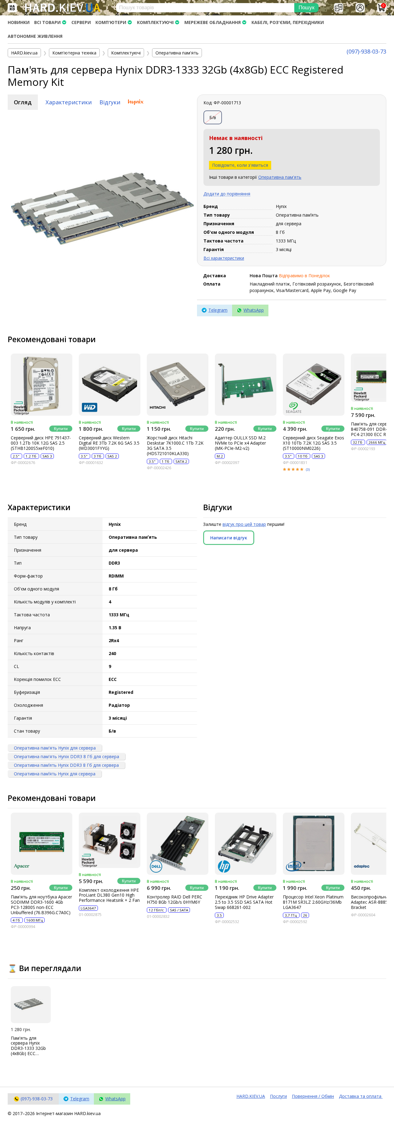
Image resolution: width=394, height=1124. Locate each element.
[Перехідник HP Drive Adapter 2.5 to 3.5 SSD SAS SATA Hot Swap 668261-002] (245, 844)
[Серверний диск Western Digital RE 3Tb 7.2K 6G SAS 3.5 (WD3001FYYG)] (109, 385)
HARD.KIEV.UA (250, 1096)
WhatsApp (253, 310)
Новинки (19, 22)
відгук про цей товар (244, 524)
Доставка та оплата (361, 1096)
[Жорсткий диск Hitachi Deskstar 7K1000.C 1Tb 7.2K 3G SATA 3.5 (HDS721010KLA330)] (177, 385)
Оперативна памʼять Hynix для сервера (54, 774)
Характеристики (69, 102)
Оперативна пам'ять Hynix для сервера (55, 748)
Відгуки (109, 102)
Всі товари (47, 22)
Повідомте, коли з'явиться (240, 165)
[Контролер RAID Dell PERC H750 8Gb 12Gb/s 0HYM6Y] (177, 844)
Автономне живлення (35, 36)
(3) (308, 469)
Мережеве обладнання (212, 22)
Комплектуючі (155, 22)
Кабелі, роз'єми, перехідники (287, 22)
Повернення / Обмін (313, 1096)
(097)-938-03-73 (366, 51)
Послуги (278, 1096)
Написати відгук (228, 538)
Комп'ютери (110, 22)
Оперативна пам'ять (279, 177)
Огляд (23, 102)
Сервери (81, 22)
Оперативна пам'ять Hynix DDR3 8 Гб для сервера (66, 756)
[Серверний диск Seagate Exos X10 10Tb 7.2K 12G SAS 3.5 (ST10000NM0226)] (313, 385)
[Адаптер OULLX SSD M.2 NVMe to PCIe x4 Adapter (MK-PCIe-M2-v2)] (245, 385)
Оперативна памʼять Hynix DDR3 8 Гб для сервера (66, 765)
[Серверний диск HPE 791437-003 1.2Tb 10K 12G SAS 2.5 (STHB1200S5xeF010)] (41, 385)
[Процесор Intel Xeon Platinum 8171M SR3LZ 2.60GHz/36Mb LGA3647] (313, 844)
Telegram (217, 310)
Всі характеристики (223, 258)
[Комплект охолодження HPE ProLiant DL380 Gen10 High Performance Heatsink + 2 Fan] (109, 840)
